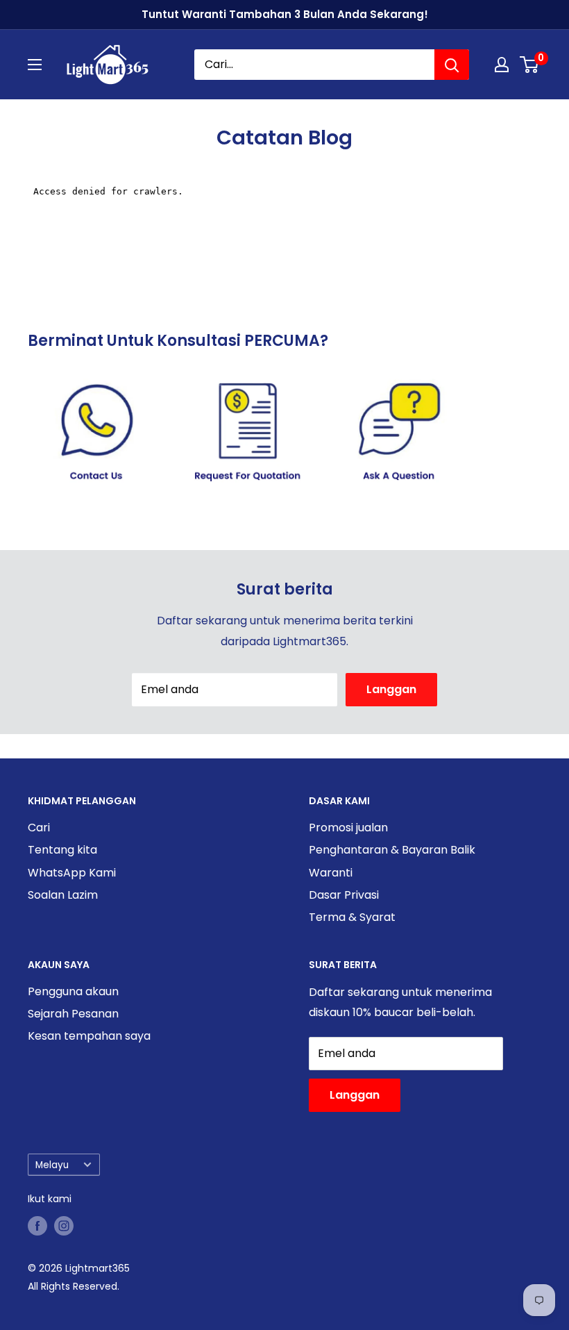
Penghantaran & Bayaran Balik (392, 850)
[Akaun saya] (502, 64)
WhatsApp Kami (72, 873)
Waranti (331, 873)
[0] (529, 64)
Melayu (52, 1165)
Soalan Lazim (63, 895)
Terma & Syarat (352, 917)
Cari (39, 828)
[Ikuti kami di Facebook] (37, 1226)
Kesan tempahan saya (89, 1036)
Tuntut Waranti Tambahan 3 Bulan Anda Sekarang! (285, 14)
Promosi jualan (348, 828)
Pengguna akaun (73, 991)
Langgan (391, 689)
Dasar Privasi (344, 895)
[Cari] (451, 64)
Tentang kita (62, 850)
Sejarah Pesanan (73, 1014)
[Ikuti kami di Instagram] (64, 1226)
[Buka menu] (35, 64)
